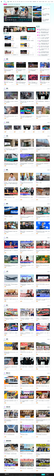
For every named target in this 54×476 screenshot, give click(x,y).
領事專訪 (11, 1)
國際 (22, 1)
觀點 (19, 1)
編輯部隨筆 (34, 1)
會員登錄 (52, 1)
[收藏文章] (29, 20)
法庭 (15, 1)
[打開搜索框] (47, 1)
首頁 (8, 1)
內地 (24, 1)
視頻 (17, 1)
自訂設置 (47, 474)
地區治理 (40, 1)
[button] (6, 20)
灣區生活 (30, 1)
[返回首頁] (5, 2)
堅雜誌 (43, 1)
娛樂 (28, 1)
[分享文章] (30, 20)
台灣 (26, 1)
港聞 (13, 1)
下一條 (49, 4)
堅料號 (46, 1)
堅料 (37, 1)
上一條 (47, 4)
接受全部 (43, 474)
